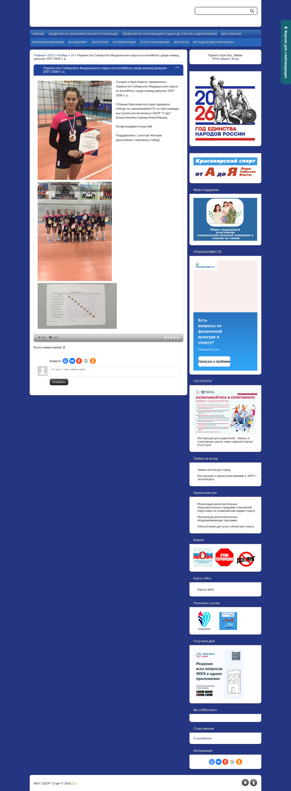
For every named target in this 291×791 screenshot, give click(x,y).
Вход (235, 58)
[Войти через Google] (86, 361)
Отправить (59, 382)
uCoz (73, 783)
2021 (51, 55)
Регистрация (220, 58)
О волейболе (202, 738)
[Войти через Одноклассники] (93, 361)
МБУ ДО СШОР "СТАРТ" (100, 10)
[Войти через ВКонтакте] (72, 361)
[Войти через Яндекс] (79, 361)
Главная (39, 55)
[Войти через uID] (65, 361)
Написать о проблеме (214, 361)
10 (72, 55)
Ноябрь (62, 55)
